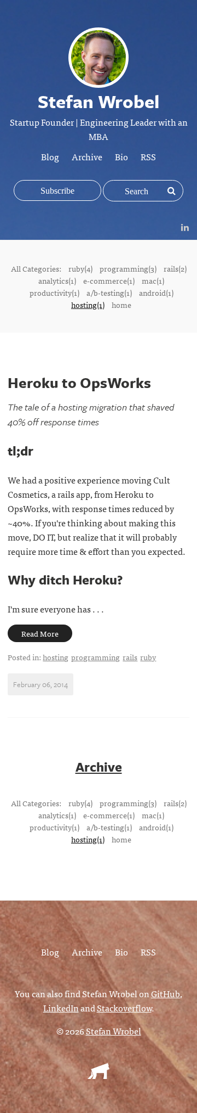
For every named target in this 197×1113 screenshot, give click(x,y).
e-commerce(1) (109, 280)
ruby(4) (80, 268)
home (121, 305)
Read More (40, 633)
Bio (121, 156)
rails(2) (175, 268)
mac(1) (153, 280)
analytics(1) (57, 280)
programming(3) (128, 268)
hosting (55, 657)
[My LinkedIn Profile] (185, 227)
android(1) (156, 292)
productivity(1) (54, 292)
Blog (50, 156)
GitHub (165, 993)
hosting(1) (88, 305)
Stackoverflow (124, 1007)
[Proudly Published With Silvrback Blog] (98, 1075)
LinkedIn (61, 1007)
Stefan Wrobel (113, 1031)
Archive (87, 156)
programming (95, 657)
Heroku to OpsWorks (79, 382)
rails (130, 657)
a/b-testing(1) (109, 292)
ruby (148, 657)
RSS (148, 156)
